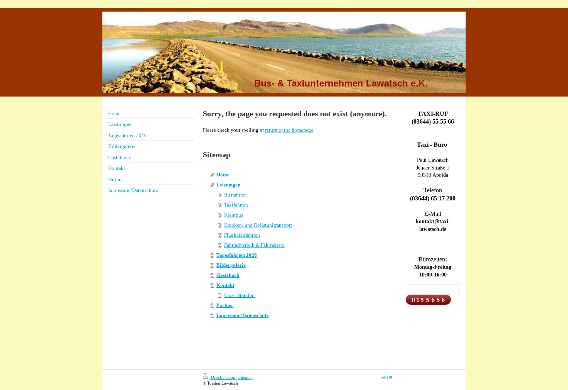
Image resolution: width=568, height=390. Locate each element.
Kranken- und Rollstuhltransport (258, 225)
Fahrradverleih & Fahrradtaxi (254, 245)
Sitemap (245, 377)
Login (386, 376)
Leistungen (228, 185)
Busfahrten (235, 195)
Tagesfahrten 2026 (236, 255)
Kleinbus (233, 215)
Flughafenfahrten (242, 235)
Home (223, 175)
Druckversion (223, 377)
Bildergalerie (231, 265)
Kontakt (225, 285)
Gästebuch (227, 275)
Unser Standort (239, 295)
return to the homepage (289, 130)
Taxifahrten (236, 205)
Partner (224, 305)
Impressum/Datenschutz (242, 315)
